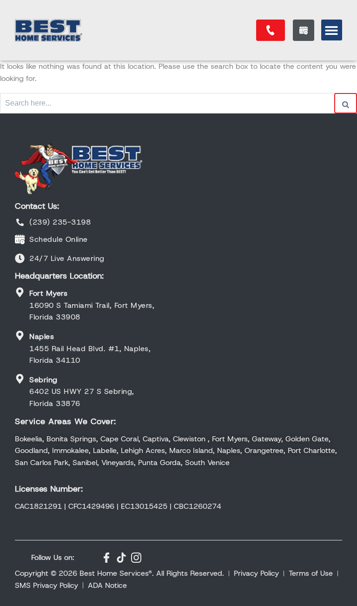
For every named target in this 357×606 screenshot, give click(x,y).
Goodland (31, 450)
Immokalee (70, 450)
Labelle (105, 450)
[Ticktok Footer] (121, 558)
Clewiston (189, 439)
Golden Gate (307, 439)
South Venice (207, 462)
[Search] (345, 103)
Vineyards (117, 462)
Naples (228, 450)
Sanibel (85, 462)
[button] (331, 30)
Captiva (156, 439)
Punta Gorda (159, 462)
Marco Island (191, 450)
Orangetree (264, 450)
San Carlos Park (41, 462)
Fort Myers (230, 439)
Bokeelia (28, 439)
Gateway (266, 439)
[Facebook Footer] (106, 558)
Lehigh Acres (143, 450)
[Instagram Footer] (136, 558)
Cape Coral (119, 439)
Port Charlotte (311, 450)
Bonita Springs (71, 439)
